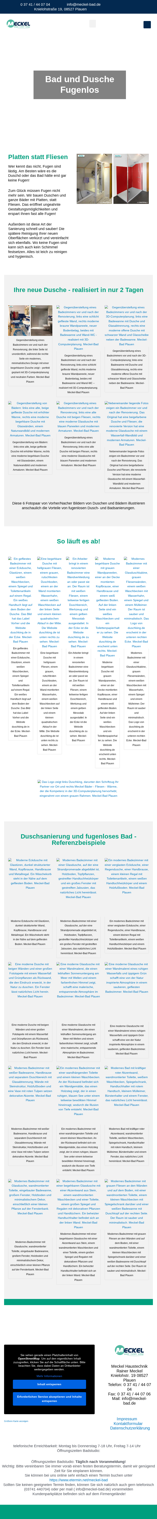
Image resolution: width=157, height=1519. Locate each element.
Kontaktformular (128, 1423)
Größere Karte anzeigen (16, 1421)
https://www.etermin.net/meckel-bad (78, 1480)
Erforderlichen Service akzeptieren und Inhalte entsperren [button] (49, 1399)
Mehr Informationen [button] (49, 1376)
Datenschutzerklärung (130, 1428)
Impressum (127, 1419)
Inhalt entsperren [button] (49, 1384)
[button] (92, 24)
